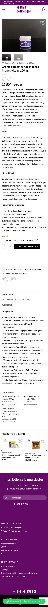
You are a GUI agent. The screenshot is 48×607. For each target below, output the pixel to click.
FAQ (3, 553)
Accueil (5, 63)
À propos (5, 569)
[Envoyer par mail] (13, 279)
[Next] (42, 35)
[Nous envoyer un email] (29, 592)
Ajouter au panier (27, 246)
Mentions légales (8, 543)
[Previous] (6, 35)
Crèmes (30, 63)
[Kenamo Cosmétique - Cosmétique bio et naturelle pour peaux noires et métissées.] (24, 9)
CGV (3, 547)
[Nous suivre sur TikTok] (24, 592)
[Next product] (4, 79)
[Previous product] (9, 79)
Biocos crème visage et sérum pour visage (11, 456)
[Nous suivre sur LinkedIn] (34, 592)
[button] (3, 9)
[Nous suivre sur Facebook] (14, 592)
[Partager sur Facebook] (9, 279)
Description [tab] (7, 295)
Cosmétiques (18, 63)
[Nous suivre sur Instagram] (19, 592)
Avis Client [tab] (7, 305)
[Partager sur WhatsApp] (4, 279)
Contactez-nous (8, 566)
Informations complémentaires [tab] (17, 300)
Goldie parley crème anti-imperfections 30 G (35, 456)
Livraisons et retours (10, 550)
